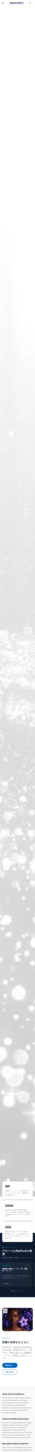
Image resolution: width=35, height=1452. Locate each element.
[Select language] (31, 3)
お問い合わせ (9, 1372)
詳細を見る (8, 1365)
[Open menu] (3, 3)
